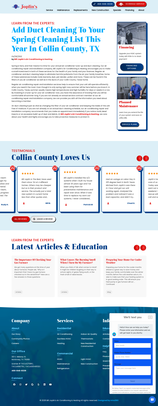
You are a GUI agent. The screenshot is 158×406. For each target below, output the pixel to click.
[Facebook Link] (14, 384)
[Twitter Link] (26, 384)
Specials (117, 10)
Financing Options (131, 67)
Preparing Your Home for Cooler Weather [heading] (124, 261)
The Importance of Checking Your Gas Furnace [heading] (32, 261)
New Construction (100, 10)
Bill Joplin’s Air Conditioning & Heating (80, 114)
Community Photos (21, 338)
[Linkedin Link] (44, 384)
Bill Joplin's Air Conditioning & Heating (33, 59)
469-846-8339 (105, 4)
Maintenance (63, 10)
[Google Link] (32, 384)
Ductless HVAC (64, 338)
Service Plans (129, 124)
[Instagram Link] (20, 384)
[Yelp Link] (38, 384)
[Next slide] (146, 158)
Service (49, 10)
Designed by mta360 (108, 400)
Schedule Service (135, 4)
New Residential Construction (88, 345)
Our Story (16, 334)
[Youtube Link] (50, 384)
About (141, 10)
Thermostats (87, 338)
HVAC (59, 359)
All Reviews (20, 219)
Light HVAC (86, 359)
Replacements (80, 10)
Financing (129, 10)
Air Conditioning (64, 334)
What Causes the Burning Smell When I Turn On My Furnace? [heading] (77, 261)
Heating (61, 343)
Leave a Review (45, 219)
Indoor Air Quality (89, 334)
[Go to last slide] (139, 158)
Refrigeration (63, 368)
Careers (15, 343)
